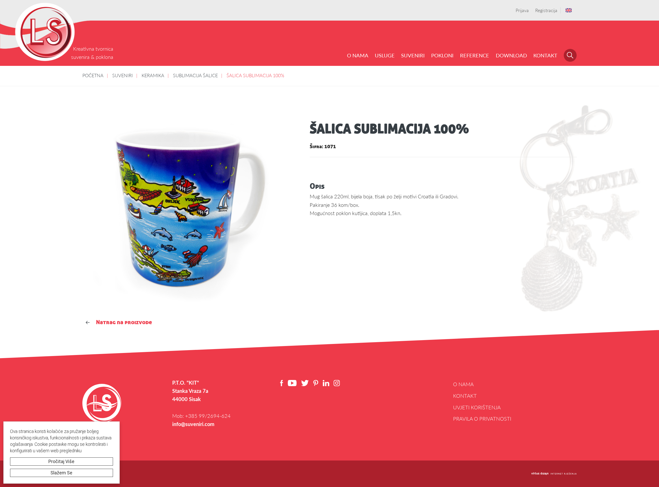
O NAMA (357, 55)
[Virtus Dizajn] (554, 473)
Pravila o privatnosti (482, 418)
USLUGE (385, 55)
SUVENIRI (413, 55)
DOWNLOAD (511, 55)
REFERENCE (474, 55)
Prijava (522, 10)
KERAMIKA (153, 75)
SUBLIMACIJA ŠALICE (195, 75)
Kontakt (545, 55)
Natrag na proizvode (124, 322)
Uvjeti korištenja (477, 407)
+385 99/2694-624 (208, 415)
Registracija (546, 10)
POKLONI (442, 55)
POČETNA (92, 75)
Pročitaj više (61, 461)
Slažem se (61, 472)
